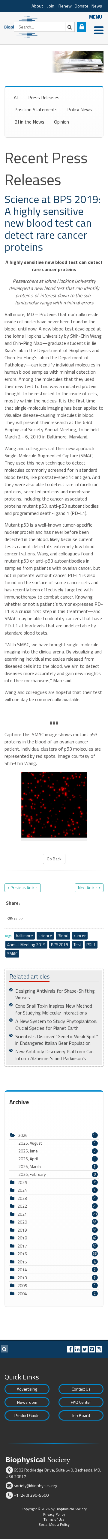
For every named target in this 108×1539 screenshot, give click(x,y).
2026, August (57, 1143)
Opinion (61, 121)
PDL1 (91, 944)
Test (77, 944)
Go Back (54, 859)
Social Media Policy (54, 1524)
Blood (63, 935)
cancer (80, 935)
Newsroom (27, 1402)
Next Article (88, 888)
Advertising (27, 1389)
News (97, 6)
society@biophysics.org (35, 1485)
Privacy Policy (54, 1514)
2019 (22, 1230)
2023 (22, 1198)
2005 (22, 1285)
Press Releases (43, 97)
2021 (22, 1214)
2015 (22, 1262)
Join (50, 6)
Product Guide (27, 1415)
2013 (22, 1278)
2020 (22, 1222)
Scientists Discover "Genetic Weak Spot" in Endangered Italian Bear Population (56, 1040)
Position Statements (36, 109)
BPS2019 (59, 944)
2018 (22, 1238)
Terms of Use (54, 1519)
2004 (22, 1293)
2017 (22, 1246)
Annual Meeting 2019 (26, 944)
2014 (22, 1269)
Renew (65, 6)
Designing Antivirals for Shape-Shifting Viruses (55, 994)
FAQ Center (81, 1402)
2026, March (57, 1166)
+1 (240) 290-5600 (31, 1495)
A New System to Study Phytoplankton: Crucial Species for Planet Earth (56, 1025)
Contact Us (81, 1389)
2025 (22, 1182)
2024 (22, 1190)
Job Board (81, 1415)
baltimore (24, 935)
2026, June (57, 1151)
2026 (23, 1135)
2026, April (57, 1158)
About (37, 6)
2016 (22, 1254)
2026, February (57, 1174)
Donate (81, 6)
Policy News (79, 109)
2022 (22, 1206)
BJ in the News (29, 121)
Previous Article (24, 888)
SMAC (12, 953)
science (45, 935)
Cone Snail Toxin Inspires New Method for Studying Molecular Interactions (53, 1009)
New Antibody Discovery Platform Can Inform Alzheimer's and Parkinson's (54, 1055)
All (16, 97)
